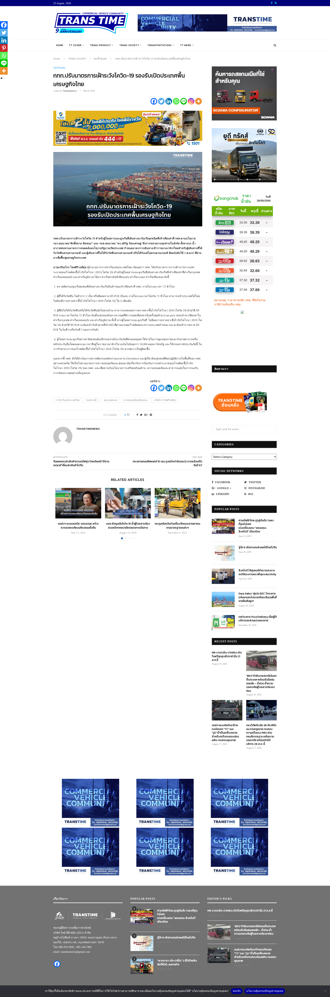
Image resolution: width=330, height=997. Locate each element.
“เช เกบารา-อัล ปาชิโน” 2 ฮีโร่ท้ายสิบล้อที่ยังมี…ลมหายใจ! (177, 962)
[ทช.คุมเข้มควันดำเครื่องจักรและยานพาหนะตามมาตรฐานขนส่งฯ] (178, 503)
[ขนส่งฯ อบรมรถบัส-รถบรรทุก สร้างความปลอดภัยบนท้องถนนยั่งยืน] (78, 503)
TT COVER (75, 45)
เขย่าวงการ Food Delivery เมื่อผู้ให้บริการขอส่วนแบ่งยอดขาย (258, 618)
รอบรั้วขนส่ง (100, 58)
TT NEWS (185, 45)
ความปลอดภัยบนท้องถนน (135, 400)
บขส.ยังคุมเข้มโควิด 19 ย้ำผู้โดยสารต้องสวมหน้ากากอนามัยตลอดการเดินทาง (128, 526)
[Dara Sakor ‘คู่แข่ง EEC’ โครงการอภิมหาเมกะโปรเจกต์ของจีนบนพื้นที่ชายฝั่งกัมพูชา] (223, 599)
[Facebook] (153, 101)
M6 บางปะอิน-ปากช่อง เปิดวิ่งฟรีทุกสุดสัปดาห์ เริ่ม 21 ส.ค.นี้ (227, 656)
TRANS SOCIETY (129, 45)
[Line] (183, 101)
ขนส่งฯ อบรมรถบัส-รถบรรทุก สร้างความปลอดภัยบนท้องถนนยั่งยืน (78, 526)
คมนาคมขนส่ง (110, 400)
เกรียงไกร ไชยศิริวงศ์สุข (165, 400)
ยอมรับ (237, 990)
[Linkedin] (168, 101)
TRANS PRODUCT (100, 45)
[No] (325, 991)
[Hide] (1, 78)
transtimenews (70, 91)
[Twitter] (161, 101)
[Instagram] (191, 101)
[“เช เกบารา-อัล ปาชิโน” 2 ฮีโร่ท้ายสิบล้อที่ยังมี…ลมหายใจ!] (141, 966)
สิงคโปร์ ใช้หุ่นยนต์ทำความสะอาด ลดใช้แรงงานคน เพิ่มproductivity (257, 572)
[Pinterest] (4, 48)
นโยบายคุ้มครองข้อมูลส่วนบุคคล (264, 990)
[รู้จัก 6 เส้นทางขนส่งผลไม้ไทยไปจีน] (223, 553)
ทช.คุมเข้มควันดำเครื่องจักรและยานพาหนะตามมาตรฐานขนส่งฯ (177, 526)
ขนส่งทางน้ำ (91, 400)
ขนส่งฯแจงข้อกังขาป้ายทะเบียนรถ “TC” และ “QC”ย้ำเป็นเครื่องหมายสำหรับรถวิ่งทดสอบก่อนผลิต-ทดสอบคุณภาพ (225, 732)
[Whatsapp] (176, 101)
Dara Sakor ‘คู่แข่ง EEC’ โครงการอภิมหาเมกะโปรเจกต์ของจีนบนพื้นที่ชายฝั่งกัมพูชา (258, 597)
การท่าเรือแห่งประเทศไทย (67, 400)
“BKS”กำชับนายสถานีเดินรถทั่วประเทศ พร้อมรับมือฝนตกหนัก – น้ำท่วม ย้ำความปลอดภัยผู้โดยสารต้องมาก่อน (261, 683)
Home (59, 45)
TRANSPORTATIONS (159, 45)
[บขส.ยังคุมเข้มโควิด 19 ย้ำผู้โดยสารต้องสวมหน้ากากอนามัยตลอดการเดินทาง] (128, 503)
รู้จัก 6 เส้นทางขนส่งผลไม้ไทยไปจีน (258, 547)
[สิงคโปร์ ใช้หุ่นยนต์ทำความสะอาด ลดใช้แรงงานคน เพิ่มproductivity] (223, 576)
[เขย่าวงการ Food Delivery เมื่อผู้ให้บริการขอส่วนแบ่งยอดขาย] (223, 622)
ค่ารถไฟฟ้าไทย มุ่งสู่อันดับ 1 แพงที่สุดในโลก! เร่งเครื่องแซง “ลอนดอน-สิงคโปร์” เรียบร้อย (256, 526)
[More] (198, 101)
